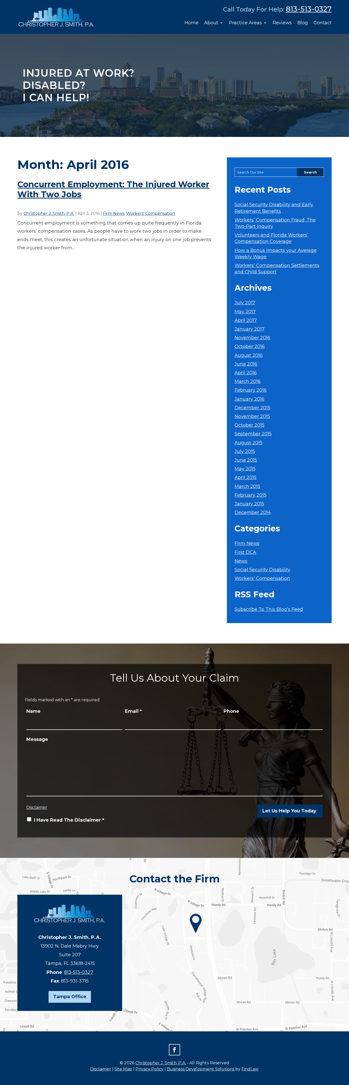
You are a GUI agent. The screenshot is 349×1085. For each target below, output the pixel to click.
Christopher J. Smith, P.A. (49, 213)
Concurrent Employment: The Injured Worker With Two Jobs (113, 189)
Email (133, 711)
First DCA (245, 552)
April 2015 (246, 477)
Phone (231, 711)
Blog (302, 23)
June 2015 (246, 460)
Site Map (123, 1069)
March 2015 (247, 486)
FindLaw (250, 1069)
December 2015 (252, 408)
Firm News (113, 213)
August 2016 (249, 355)
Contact (322, 23)
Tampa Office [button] (69, 996)
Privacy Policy (149, 1069)
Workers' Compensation (150, 213)
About (211, 23)
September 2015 (253, 434)
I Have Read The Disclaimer (69, 820)
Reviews (282, 23)
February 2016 (251, 390)
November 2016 (252, 338)
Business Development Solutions (200, 1069)
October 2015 (249, 425)
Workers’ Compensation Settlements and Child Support (277, 269)
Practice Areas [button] (245, 23)
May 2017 (245, 311)
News (241, 561)
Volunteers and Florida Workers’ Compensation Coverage (271, 238)
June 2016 (246, 364)
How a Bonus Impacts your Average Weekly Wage (276, 254)
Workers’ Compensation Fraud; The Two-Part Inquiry (275, 223)
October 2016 (250, 346)
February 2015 (250, 495)
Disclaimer (36, 807)
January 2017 (249, 329)
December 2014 (253, 512)
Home (191, 23)
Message (37, 739)
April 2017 (246, 320)
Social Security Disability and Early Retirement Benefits (274, 208)
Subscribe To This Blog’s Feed (269, 609)
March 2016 (248, 381)
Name (33, 711)
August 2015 (248, 443)
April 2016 (246, 373)
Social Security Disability (262, 570)
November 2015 (252, 416)
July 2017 (245, 303)
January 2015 (249, 504)
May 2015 (245, 469)
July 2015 (245, 451)
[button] (344, 1048)
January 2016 (249, 399)
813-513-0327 (309, 9)
